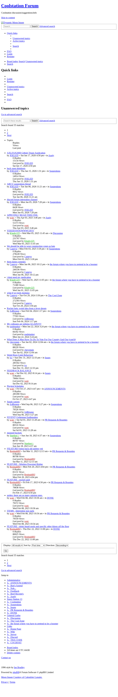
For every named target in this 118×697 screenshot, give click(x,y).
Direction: (50, 545)
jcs (11, 357)
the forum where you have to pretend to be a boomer (73, 264)
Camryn (13, 249)
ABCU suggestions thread (19, 184)
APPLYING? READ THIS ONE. (22, 215)
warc (12, 217)
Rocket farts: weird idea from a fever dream (26, 308)
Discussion (58, 233)
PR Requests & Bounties (56, 420)
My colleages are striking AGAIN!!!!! (24, 324)
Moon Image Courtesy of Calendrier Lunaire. (21, 677)
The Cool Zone (55, 295)
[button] (9, 135)
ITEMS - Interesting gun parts (20, 511)
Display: (7, 545)
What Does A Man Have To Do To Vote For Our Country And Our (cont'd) (41, 339)
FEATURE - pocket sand (18, 480)
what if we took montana (18, 293)
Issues (47, 357)
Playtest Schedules (15, 386)
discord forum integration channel (22, 199)
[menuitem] (21, 38)
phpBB (16, 672)
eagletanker (15, 326)
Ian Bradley (19, 667)
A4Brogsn (14, 311)
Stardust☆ (14, 435)
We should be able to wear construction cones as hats (31, 246)
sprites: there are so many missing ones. (25, 495)
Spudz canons (13, 401)
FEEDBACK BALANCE (19, 370)
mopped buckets (14, 433)
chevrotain (14, 342)
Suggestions (54, 171)
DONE (50, 498)
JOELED (14, 155)
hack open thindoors (16, 168)
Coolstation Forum (20, 5)
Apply (51, 155)
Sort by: (28, 545)
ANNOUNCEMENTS (54, 389)
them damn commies (16, 262)
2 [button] (7, 132)
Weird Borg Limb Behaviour (20, 355)
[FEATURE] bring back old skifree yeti (25, 448)
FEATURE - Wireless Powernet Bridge (25, 464)
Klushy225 (15, 233)
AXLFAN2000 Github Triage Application (26, 153)
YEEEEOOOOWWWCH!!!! (20, 230)
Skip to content (8, 17)
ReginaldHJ (15, 451)
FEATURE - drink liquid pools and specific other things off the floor (38, 526)
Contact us (6, 657)
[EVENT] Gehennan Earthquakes (22, 417)
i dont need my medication (19, 277)
